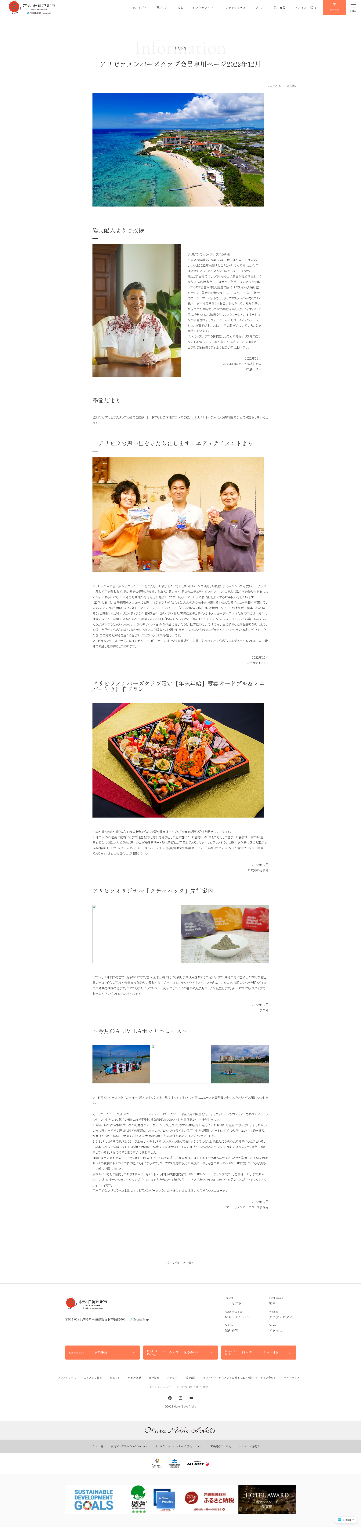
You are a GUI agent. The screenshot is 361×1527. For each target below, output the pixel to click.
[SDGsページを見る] (94, 1499)
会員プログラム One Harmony (129, 1446)
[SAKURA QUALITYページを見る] (152, 1499)
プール (259, 7)
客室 (180, 7)
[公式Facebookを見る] (170, 1398)
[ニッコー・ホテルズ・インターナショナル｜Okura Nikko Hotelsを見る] (174, 1463)
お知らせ (115, 1377)
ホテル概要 (134, 1377)
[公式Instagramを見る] (181, 1398)
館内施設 (279, 7)
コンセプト (139, 7)
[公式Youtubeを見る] (191, 1398)
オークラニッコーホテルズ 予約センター (178, 1446)
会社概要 (154, 1377)
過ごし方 (162, 7)
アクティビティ (236, 7)
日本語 (347, 1520)
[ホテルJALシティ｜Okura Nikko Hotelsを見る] (197, 1463)
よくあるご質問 (93, 1377)
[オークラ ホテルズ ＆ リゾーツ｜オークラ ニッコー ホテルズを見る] (157, 1463)
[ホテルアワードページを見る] (267, 1499)
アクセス (300, 7)
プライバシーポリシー (161, 1387)
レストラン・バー (204, 7)
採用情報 (190, 1377)
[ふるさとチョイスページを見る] (209, 1499)
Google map (141, 1319)
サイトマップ (291, 1377)
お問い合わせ (268, 1377)
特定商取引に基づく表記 (194, 1387)
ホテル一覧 (96, 1446)
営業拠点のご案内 (220, 1446)
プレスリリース (67, 1377)
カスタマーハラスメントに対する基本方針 (228, 1377)
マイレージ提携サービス (253, 1446)
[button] (31, 7)
